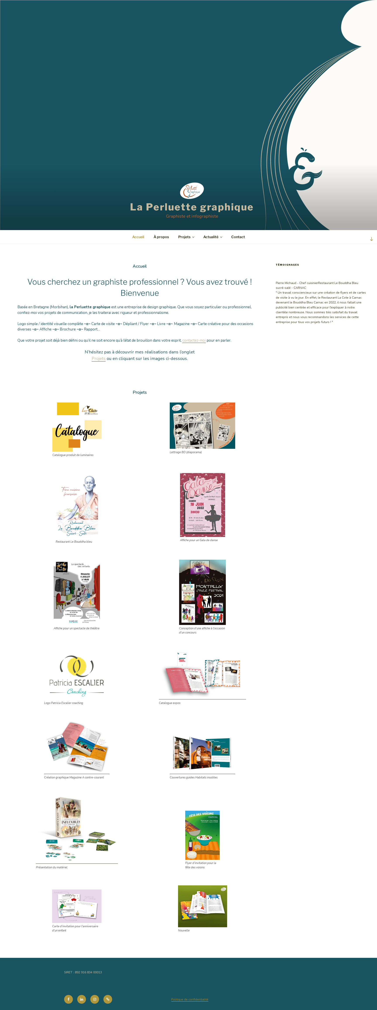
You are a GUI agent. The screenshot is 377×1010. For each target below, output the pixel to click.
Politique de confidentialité (189, 999)
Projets (184, 237)
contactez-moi (194, 340)
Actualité (210, 237)
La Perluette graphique (192, 207)
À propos (161, 237)
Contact (238, 237)
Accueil (138, 237)
